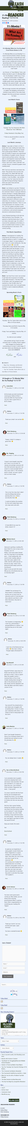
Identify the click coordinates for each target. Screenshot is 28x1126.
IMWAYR (6, 363)
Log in (3, 1087)
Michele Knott (10, 539)
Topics (2, 1038)
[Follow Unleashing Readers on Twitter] (14, 995)
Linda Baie (9, 386)
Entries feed (5, 1090)
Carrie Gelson (10, 887)
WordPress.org (6, 1094)
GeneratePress (14, 1123)
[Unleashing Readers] (8, 1027)
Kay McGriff (10, 663)
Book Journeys (21, 55)
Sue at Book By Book (12, 770)
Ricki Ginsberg (11, 431)
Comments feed (6, 1092)
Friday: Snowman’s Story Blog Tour (14, 133)
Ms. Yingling (10, 453)
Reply (5, 405)
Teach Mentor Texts (17, 72)
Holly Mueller (10, 726)
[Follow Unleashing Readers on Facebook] (14, 992)
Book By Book (8, 831)
